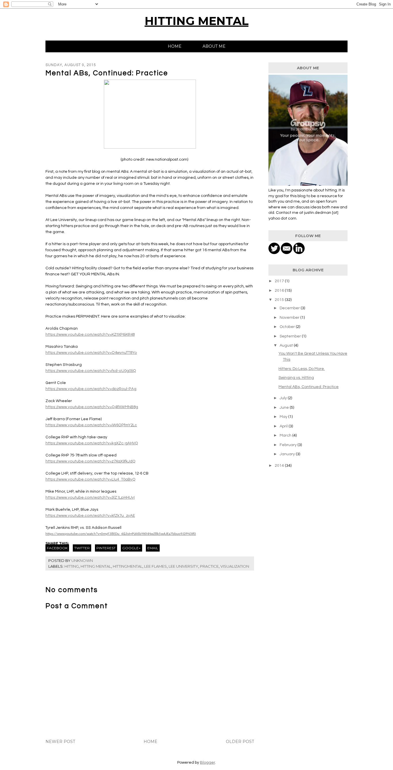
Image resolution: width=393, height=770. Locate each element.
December (290, 308)
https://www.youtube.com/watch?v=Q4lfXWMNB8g (91, 407)
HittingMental (127, 566)
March (286, 435)
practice (209, 566)
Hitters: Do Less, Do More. (301, 369)
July (284, 398)
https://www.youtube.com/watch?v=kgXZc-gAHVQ (91, 443)
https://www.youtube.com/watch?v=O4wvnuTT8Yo (91, 353)
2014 (280, 466)
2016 (280, 291)
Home (175, 46)
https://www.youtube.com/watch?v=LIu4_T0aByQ (90, 479)
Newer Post (60, 741)
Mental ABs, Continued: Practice (308, 387)
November (290, 318)
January (288, 454)
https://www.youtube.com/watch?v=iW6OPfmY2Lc (91, 425)
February (288, 445)
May (284, 417)
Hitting (71, 566)
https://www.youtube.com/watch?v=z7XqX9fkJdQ (90, 461)
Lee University (183, 566)
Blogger (207, 763)
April (284, 426)
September (291, 336)
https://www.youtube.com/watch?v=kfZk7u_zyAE (90, 516)
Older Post (240, 741)
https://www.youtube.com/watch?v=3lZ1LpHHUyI (90, 498)
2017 (280, 281)
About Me (214, 46)
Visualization (234, 566)
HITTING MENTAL (197, 21)
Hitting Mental (96, 566)
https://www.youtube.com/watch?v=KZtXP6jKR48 (90, 335)
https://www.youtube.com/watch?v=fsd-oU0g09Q (90, 371)
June (285, 408)
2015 (280, 300)
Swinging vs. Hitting (296, 378)
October (288, 327)
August (287, 345)
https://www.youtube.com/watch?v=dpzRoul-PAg (90, 389)
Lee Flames (155, 566)
